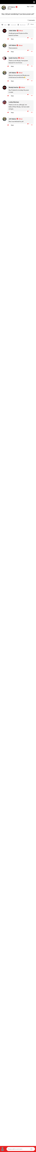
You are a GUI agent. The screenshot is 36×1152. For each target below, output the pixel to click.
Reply (12, 39)
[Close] (34, 2)
